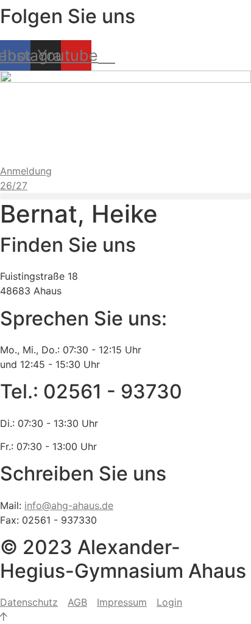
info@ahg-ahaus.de (68, 505)
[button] (125, 196)
